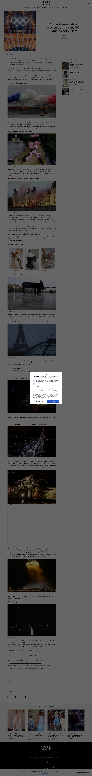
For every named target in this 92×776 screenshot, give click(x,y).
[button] (46, 387)
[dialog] (46, 388)
